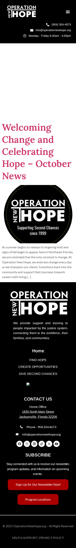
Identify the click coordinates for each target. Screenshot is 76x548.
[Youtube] (56, 444)
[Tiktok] (42, 444)
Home (38, 350)
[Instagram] (27, 444)
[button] (68, 12)
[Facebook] (19, 444)
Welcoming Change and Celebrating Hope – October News (36, 151)
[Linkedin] (34, 444)
